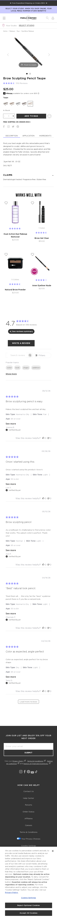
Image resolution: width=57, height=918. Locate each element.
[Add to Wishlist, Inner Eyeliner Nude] (32, 254)
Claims (7, 175)
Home (5, 31)
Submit (28, 752)
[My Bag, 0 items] (53, 18)
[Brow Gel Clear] (42, 212)
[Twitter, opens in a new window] (13, 127)
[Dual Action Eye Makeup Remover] (15, 212)
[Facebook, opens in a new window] (4, 127)
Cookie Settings (28, 845)
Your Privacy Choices (30, 839)
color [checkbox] (9, 367)
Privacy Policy (17, 761)
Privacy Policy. (11, 892)
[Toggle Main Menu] (4, 18)
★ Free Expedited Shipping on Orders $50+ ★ (28, 3)
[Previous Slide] (8, 54)
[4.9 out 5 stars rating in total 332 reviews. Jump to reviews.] (15, 228)
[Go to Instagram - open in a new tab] (20, 771)
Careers (28, 825)
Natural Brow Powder (15, 289)
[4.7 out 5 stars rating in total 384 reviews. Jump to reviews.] (15, 284)
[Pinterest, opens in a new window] (18, 127)
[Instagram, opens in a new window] (8, 127)
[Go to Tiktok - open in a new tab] (36, 771)
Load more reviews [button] (28, 701)
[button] (47, 18)
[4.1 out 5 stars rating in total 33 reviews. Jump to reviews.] (42, 280)
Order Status (28, 811)
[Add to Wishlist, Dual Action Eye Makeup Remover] (6, 203)
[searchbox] (17, 355)
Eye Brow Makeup (28, 31)
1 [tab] (26, 73)
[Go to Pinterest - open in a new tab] (28, 771)
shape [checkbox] (26, 367)
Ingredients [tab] (45, 136)
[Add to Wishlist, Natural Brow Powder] (6, 254)
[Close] (53, 851)
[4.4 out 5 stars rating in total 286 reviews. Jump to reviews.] (42, 233)
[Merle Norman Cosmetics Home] (28, 18)
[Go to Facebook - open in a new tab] (24, 771)
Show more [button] (11, 374)
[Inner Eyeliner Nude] (42, 264)
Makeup (12, 31)
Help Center (28, 798)
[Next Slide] (49, 54)
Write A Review (21, 343)
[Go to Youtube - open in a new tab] (32, 772)
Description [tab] (12, 136)
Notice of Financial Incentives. (35, 764)
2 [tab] (30, 73)
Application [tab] (28, 136)
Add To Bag (31, 116)
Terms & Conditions (35, 761)
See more (11, 423)
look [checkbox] (17, 367)
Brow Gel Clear (42, 238)
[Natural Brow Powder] (15, 264)
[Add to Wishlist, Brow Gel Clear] (32, 203)
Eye (18, 31)
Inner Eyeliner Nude (41, 285)
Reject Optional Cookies (28, 905)
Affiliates (29, 818)
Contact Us (28, 791)
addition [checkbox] (36, 367)
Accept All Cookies (28, 913)
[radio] (5, 103)
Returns (28, 805)
